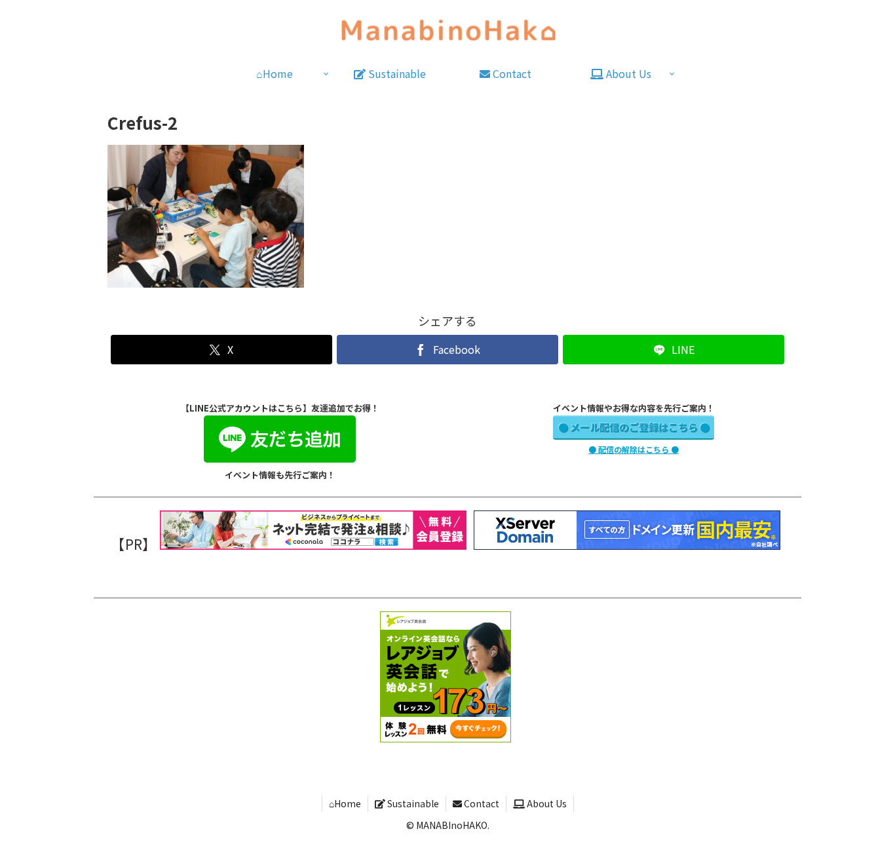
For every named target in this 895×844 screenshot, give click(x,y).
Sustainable (412, 803)
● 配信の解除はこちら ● (633, 449)
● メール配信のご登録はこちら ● (634, 427)
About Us (546, 803)
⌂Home (345, 803)
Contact (480, 803)
